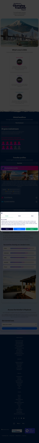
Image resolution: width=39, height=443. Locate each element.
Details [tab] (19, 215)
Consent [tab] (6, 215)
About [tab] (32, 215)
